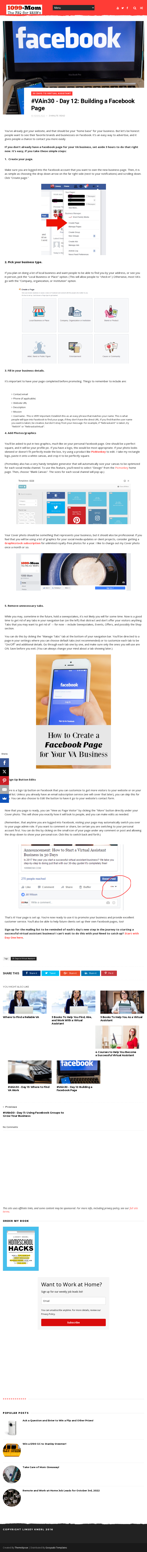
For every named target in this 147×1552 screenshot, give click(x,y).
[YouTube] (118, 8)
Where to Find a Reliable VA (21, 1017)
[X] (4, 771)
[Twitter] (123, 8)
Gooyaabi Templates (56, 1547)
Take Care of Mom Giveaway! (41, 1467)
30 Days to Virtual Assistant (52, 93)
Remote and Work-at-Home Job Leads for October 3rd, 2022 (61, 1490)
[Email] (4, 789)
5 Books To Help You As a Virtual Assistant (121, 1019)
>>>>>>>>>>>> (15, 1398)
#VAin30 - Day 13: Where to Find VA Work (28, 1088)
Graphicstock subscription (23, 543)
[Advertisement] (73, 1196)
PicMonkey (98, 451)
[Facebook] (127, 8)
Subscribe (73, 1322)
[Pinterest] (4, 780)
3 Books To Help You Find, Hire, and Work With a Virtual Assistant (72, 1020)
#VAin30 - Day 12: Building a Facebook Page (74, 1088)
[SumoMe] (4, 798)
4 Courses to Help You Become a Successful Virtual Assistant (115, 1053)
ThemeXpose (21, 1547)
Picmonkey (121, 467)
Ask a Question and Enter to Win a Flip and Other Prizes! (58, 1420)
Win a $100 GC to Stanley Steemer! (44, 1443)
